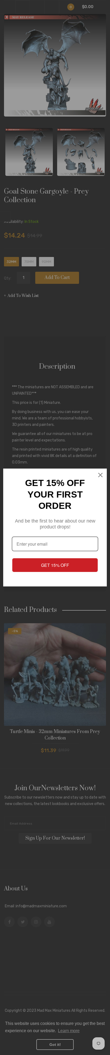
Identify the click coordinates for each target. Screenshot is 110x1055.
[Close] (100, 475)
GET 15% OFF (55, 565)
